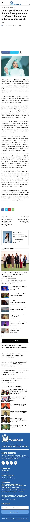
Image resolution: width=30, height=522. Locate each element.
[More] (20, 52)
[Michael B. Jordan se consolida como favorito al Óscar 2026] (5, 413)
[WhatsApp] (13, 209)
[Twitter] (6, 209)
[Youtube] (15, 463)
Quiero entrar (14, 512)
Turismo (3, 492)
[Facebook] (2, 209)
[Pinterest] (9, 209)
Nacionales (4, 499)
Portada (3, 7)
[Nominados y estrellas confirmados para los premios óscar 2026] (5, 420)
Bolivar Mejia (4, 278)
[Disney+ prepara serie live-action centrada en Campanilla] (5, 427)
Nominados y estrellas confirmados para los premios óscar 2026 (18, 419)
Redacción (3, 374)
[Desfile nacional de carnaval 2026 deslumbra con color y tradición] (5, 399)
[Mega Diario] (15, 3)
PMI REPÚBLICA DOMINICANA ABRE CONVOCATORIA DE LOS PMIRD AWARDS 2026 (14, 274)
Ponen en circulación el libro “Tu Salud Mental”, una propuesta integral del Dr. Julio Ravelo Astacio (14, 497)
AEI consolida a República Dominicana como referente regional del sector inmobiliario (18, 288)
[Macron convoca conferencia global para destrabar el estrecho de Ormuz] (5, 323)
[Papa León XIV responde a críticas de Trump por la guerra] (5, 330)
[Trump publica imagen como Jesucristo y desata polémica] (5, 316)
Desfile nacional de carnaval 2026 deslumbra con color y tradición (18, 398)
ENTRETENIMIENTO (10, 7)
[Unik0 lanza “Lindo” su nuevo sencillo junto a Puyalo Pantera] (5, 406)
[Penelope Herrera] (2, 25)
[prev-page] (2, 336)
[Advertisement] (15, 39)
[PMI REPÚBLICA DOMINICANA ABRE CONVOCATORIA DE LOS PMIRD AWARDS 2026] (15, 261)
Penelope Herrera (8, 25)
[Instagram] (7, 463)
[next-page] (5, 336)
